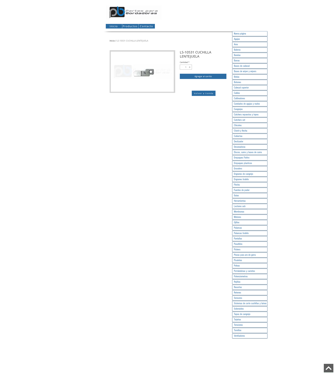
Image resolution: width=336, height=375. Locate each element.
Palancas (238, 227)
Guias (236, 195)
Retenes (237, 292)
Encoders (238, 168)
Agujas (237, 39)
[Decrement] (181, 67)
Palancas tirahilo (241, 233)
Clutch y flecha (240, 130)
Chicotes (238, 125)
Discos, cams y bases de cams (248, 152)
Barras (237, 60)
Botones (237, 82)
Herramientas (240, 200)
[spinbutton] (185, 67)
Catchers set (239, 120)
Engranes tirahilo (241, 179)
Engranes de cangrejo (243, 174)
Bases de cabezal (242, 66)
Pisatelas (238, 260)
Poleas (237, 265)
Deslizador (238, 141)
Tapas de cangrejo (242, 314)
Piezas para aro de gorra (245, 254)
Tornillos (237, 330)
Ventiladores (239, 335)
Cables (237, 93)
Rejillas (237, 281)
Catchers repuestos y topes (246, 114)
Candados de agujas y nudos (247, 103)
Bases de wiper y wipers (245, 71)
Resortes (238, 287)
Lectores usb (239, 206)
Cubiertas (238, 136)
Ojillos (236, 222)
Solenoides (239, 308)
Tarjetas (237, 319)
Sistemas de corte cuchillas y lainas (250, 303)
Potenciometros (241, 276)
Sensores (238, 298)
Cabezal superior (241, 87)
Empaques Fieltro (241, 157)
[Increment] (189, 67)
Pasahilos (238, 244)
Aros (236, 44)
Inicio (112, 40)
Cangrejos (238, 109)
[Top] (328, 368)
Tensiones (238, 324)
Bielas (236, 76)
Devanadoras (239, 146)
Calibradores (239, 98)
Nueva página (240, 33)
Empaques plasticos (243, 163)
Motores (237, 217)
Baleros (237, 49)
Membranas (239, 211)
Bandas (237, 55)
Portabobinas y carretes (244, 271)
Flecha (237, 184)
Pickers (237, 249)
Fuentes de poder (242, 190)
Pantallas (238, 238)
